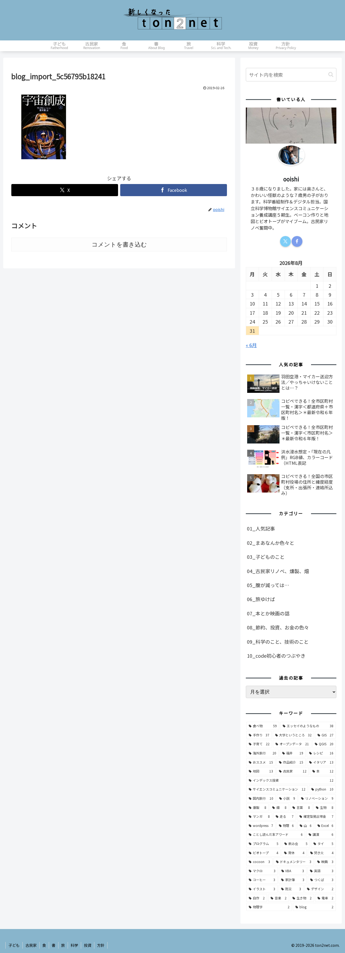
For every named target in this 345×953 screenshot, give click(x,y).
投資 (87, 945)
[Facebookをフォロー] (297, 241)
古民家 (31, 945)
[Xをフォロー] (285, 241)
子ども (14, 945)
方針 (101, 945)
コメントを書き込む (119, 244)
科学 (74, 945)
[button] (331, 74)
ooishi (291, 179)
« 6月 (251, 344)
